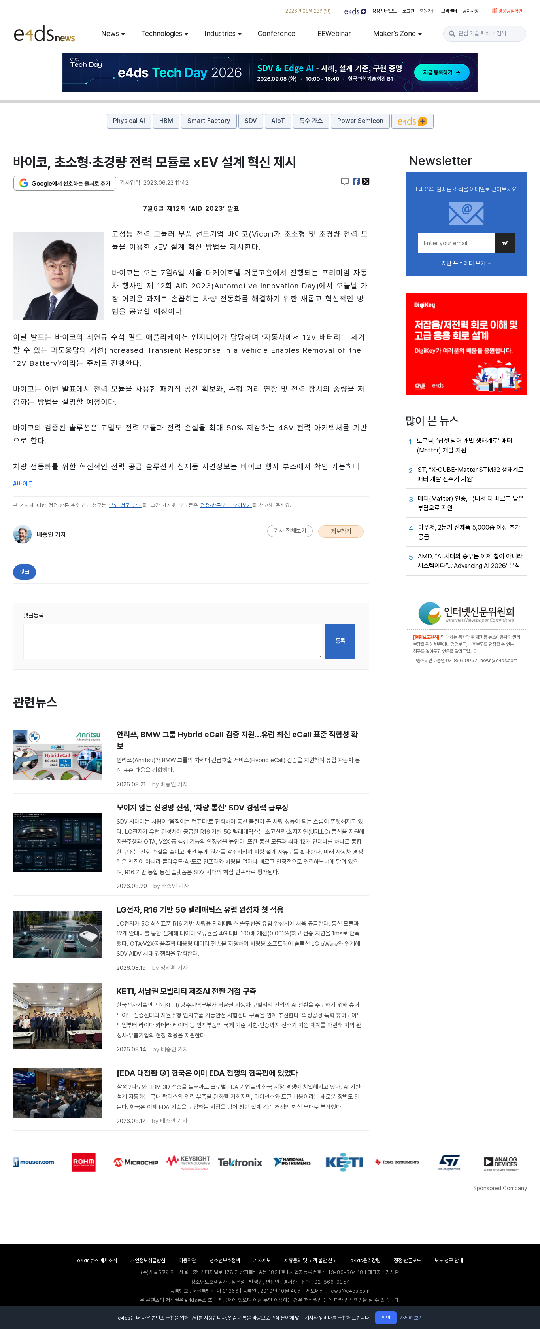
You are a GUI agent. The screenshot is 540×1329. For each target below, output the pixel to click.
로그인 (408, 11)
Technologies (161, 33)
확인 (385, 1318)
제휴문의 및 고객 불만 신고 (310, 1260)
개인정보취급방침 (147, 1260)
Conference (276, 33)
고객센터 (449, 11)
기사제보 (262, 1260)
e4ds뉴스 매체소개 (97, 1260)
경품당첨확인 (509, 11)
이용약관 (187, 1260)
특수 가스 (311, 121)
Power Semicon (360, 121)
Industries (220, 33)
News (110, 33)
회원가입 (428, 11)
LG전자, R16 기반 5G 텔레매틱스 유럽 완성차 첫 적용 (200, 909)
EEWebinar (334, 33)
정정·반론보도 (384, 11)
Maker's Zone (394, 33)
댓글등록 (33, 615)
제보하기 (341, 531)
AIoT (278, 121)
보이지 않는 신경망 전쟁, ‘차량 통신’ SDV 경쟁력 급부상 (203, 807)
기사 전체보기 (290, 530)
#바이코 (23, 483)
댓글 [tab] (24, 572)
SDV (251, 121)
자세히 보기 (411, 1318)
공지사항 (470, 11)
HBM (166, 121)
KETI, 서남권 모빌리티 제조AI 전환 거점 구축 (186, 991)
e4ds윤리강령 (365, 1260)
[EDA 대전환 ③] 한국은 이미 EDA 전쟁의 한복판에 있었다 (207, 1073)
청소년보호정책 (225, 1260)
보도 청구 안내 (125, 505)
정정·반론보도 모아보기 (226, 505)
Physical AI (129, 121)
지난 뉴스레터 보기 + (466, 263)
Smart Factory (208, 121)
